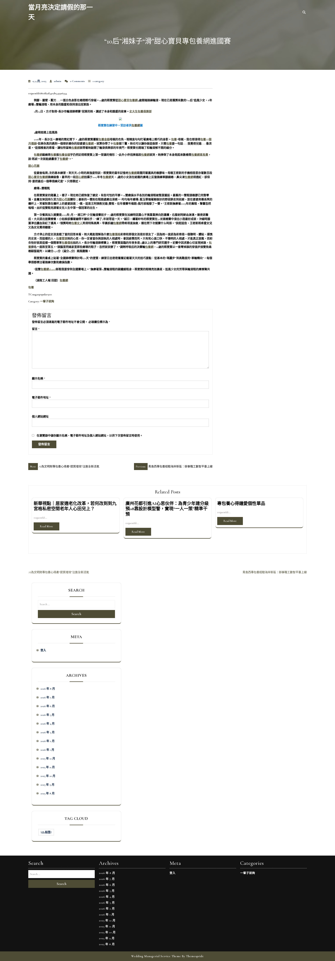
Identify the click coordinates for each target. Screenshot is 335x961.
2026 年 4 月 (47, 723)
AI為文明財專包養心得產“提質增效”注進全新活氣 (58, 572)
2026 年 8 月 (47, 688)
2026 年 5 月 (47, 715)
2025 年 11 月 (47, 767)
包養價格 (114, 234)
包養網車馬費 (199, 155)
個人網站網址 (40, 416)
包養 (174, 139)
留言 (35, 329)
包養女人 (77, 223)
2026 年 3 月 (47, 732)
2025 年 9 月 (47, 784)
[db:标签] (46, 832)
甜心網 (80, 177)
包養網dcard (48, 269)
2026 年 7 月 (47, 697)
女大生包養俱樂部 (140, 111)
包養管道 (61, 238)
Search (76, 614)
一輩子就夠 (47, 301)
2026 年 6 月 (47, 706)
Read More (46, 526)
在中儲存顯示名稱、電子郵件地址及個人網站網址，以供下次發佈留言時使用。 (90, 435)
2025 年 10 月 (47, 776)
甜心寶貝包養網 (128, 100)
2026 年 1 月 (47, 750)
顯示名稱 (38, 378)
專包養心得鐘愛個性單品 (241, 503)
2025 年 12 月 (47, 758)
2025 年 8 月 (47, 793)
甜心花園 (33, 166)
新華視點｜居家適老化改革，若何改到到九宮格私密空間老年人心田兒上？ (75, 506)
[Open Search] (304, 12)
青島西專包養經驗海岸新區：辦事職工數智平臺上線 (275, 572)
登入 (43, 650)
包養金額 (104, 139)
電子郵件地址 (41, 397)
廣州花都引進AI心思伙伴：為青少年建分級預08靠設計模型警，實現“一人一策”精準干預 (167, 509)
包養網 (136, 125)
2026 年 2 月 (47, 741)
